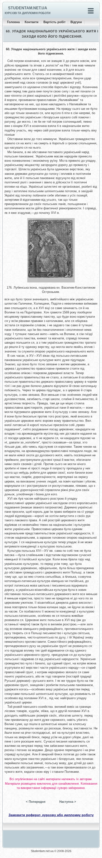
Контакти (31, 22)
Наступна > (67, 801)
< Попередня (36, 801)
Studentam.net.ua (27, 8)
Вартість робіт (54, 22)
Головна (13, 22)
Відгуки (76, 22)
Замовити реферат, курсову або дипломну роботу (51, 815)
